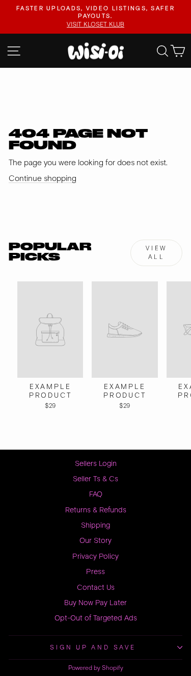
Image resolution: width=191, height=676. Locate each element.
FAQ (95, 494)
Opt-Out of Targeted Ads (95, 618)
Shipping (95, 525)
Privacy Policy (95, 556)
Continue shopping (42, 178)
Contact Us (96, 587)
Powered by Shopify (95, 668)
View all (156, 253)
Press (95, 572)
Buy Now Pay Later (95, 603)
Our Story (95, 540)
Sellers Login (96, 464)
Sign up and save (92, 647)
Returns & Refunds (95, 510)
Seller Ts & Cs (95, 479)
